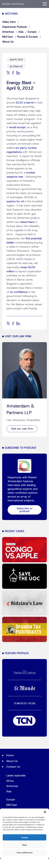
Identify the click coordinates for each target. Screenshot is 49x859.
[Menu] (45, 3)
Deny (24, 845)
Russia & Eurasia (27, 37)
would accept (17, 127)
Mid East (7, 37)
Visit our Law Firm (22, 429)
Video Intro (9, 22)
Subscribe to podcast (24, 510)
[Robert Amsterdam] (13, 4)
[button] (45, 812)
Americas (8, 32)
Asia (20, 32)
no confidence (18, 292)
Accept (24, 837)
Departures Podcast (14, 27)
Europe (32, 32)
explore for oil (15, 201)
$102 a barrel (25, 102)
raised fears (27, 222)
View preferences (24, 852)
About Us (8, 42)
